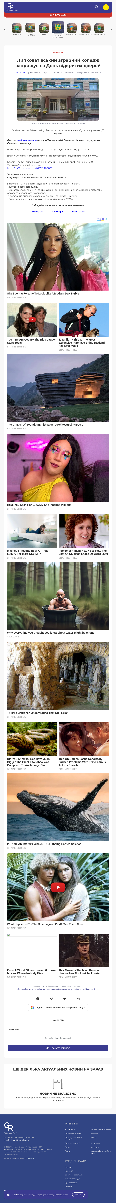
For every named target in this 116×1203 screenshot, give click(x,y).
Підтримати (59, 15)
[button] (38, 999)
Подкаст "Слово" (72, 1143)
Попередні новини (73, 1133)
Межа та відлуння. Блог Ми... (101, 1152)
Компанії (69, 1171)
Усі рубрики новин (50, 986)
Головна (36, 986)
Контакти (69, 1187)
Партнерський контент (101, 1129)
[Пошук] (97, 7)
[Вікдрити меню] (106, 7)
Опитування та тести (74, 1175)
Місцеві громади (72, 1179)
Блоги (67, 1151)
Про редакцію (71, 1183)
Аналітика (95, 1147)
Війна (93, 1137)
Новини (68, 1167)
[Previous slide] (4, 29)
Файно (78, 1195)
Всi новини (58, 52)
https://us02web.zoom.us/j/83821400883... (30, 168)
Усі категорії (70, 1129)
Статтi (67, 1147)
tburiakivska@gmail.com (16, 1140)
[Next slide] (111, 29)
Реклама (94, 1133)
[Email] (78, 999)
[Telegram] (51, 999)
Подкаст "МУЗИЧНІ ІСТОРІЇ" (73, 1138)
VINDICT (29, 1158)
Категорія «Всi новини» (71, 986)
